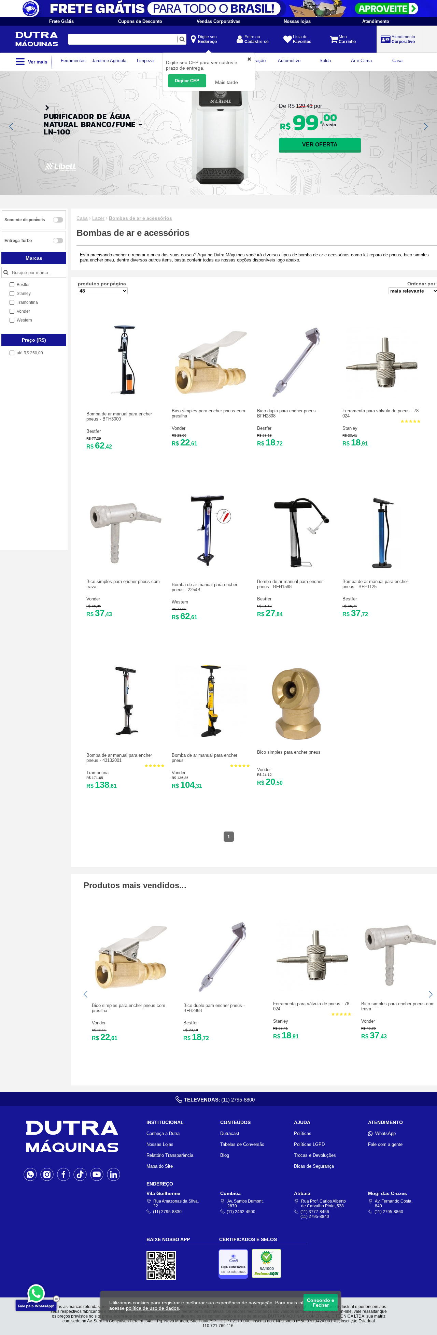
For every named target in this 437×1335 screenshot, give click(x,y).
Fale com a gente (385, 1144)
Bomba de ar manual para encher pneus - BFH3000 (119, 416)
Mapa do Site (159, 1166)
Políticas (302, 1133)
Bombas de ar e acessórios (140, 218)
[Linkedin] (113, 1174)
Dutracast (229, 1133)
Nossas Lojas (159, 1144)
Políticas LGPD (309, 1144)
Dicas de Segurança (314, 1166)
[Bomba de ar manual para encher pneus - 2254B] (211, 564)
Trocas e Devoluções (315, 1155)
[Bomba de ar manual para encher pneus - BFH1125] (382, 567)
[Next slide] (425, 126)
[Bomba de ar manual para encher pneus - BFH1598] (296, 567)
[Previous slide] (11, 126)
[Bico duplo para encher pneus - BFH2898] (296, 396)
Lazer (98, 218)
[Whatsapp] (30, 1174)
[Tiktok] (80, 1174)
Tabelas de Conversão (242, 1144)
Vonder (178, 428)
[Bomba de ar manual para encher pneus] (211, 735)
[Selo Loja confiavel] (235, 1264)
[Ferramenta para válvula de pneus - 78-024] (382, 396)
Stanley (349, 428)
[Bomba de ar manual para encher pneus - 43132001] (125, 735)
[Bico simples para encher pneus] (296, 738)
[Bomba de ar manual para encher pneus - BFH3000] (125, 394)
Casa (82, 218)
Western (180, 602)
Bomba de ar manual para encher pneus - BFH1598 (290, 584)
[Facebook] (63, 1174)
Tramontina (97, 772)
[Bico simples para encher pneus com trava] (125, 567)
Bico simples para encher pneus (289, 752)
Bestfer (93, 431)
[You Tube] (96, 1174)
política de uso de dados (152, 1308)
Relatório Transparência (169, 1155)
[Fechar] (56, 1298)
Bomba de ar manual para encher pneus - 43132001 (119, 758)
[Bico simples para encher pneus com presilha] (211, 396)
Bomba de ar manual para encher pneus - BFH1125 (375, 584)
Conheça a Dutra (163, 1133)
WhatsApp (385, 1133)
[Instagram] (47, 1174)
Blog (224, 1155)
